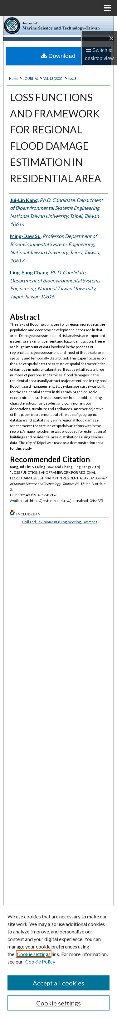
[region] (58, 961)
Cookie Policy (40, 961)
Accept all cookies (58, 983)
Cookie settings (34, 954)
